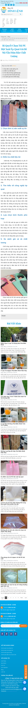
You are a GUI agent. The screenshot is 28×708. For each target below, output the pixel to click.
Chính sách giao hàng (6, 652)
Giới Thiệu (3, 661)
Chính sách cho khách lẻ (7, 650)
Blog (2, 669)
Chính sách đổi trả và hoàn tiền (8, 654)
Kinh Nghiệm (4, 667)
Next (21, 597)
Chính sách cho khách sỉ (7, 648)
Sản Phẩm (3, 663)
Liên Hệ (3, 671)
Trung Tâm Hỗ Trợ (5, 3)
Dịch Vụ (3, 665)
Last (26, 597)
